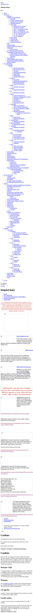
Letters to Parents (17, 149)
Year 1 (12, 238)
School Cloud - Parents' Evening (15, 201)
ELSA (8, 277)
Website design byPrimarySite (12, 528)
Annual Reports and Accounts (14, 59)
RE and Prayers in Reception (20, 234)
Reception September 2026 (14, 186)
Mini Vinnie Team (14, 222)
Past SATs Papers (17, 271)
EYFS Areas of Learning (19, 232)
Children (6, 228)
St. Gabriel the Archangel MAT (15, 50)
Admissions (10, 47)
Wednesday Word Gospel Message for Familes (19, 185)
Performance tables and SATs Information (17, 159)
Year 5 (12, 263)
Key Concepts (17, 101)
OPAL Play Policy (18, 146)
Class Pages (10, 230)
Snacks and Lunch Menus (13, 195)
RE (11, 66)
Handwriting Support (18, 82)
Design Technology (15, 123)
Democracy (13, 162)
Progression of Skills (18, 102)
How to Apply (14, 49)
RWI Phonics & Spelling (19, 245)
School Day (10, 227)
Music (11, 115)
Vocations (15, 71)
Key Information (8, 63)
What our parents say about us (14, 46)
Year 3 (12, 256)
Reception (12, 231)
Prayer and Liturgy (15, 215)
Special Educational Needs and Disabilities (18, 167)
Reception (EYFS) (18, 98)
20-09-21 (19, 250)
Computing (13, 126)
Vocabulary (16, 99)
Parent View (10, 205)
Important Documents (18, 76)
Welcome (9, 16)
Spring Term (16, 253)
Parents (6, 183)
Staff (8, 43)
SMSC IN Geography (19, 105)
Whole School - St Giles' (19, 26)
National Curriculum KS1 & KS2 (21, 97)
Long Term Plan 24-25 (19, 95)
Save (14, 611)
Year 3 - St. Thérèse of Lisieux (21, 32)
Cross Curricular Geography (20, 107)
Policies (9, 154)
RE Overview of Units (19, 69)
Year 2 (12, 243)
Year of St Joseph (14, 221)
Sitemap (6, 518)
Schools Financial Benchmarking (15, 60)
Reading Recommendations (20, 81)
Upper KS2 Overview (19, 139)
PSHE (11, 140)
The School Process (18, 170)
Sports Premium (11, 157)
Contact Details (11, 45)
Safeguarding (10, 152)
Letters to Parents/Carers (13, 189)
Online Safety (10, 206)
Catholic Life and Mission (13, 17)
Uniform (9, 191)
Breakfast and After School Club (15, 193)
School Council (11, 276)
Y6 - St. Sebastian (18, 36)
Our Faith (12, 19)
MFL (11, 128)
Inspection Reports (11, 153)
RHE (11, 133)
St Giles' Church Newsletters (14, 180)
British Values (10, 160)
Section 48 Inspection (15, 42)
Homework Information (13, 199)
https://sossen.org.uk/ (23, 336)
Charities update (11, 178)
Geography (13, 104)
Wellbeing (16, 143)
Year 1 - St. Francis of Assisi (20, 29)
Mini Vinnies (13, 37)
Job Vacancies (10, 58)
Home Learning (17, 247)
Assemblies (16, 219)
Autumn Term (17, 251)
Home (5, 13)
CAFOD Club (14, 39)
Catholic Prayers (14, 40)
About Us (6, 14)
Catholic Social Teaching (16, 21)
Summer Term (17, 254)
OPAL (12, 144)
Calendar (9, 176)
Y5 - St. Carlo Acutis (18, 34)
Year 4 (12, 258)
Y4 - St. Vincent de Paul (19, 33)
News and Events (8, 175)
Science (12, 88)
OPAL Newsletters (18, 147)
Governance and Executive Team (15, 52)
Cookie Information (9, 520)
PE (11, 91)
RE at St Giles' (14, 217)
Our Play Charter (17, 150)
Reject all (3, 549)
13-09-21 (19, 248)
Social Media (13, 208)
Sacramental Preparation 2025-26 (15, 182)
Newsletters (10, 179)
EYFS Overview (17, 134)
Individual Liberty (14, 166)
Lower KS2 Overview (19, 137)
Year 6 (12, 267)
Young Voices (17, 117)
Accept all (9, 549)
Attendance (10, 204)
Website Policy (7, 521)
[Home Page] (4, 4)
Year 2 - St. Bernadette (19, 30)
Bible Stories (16, 73)
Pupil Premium (11, 156)
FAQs (14, 173)
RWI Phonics (16, 237)
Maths (11, 85)
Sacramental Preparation (19, 72)
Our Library (16, 79)
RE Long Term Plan (18, 68)
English (12, 78)
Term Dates (10, 188)
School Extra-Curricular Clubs (14, 192)
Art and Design (14, 120)
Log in (5, 280)
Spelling (15, 257)
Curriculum (10, 65)
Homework (16, 235)
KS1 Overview (17, 136)
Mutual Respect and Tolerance (18, 165)
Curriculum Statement (19, 141)
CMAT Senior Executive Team (18, 53)
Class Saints (13, 24)
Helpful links (16, 172)
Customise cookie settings (19, 549)
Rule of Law (13, 163)
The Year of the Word (15, 218)
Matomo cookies (9, 583)
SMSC (12, 224)
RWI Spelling (16, 266)
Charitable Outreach (15, 23)
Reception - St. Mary (18, 27)
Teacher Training (11, 62)
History (12, 94)
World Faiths (16, 75)
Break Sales (13, 198)
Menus (12, 196)
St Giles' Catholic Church (16, 20)
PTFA (8, 211)
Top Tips (12, 209)
